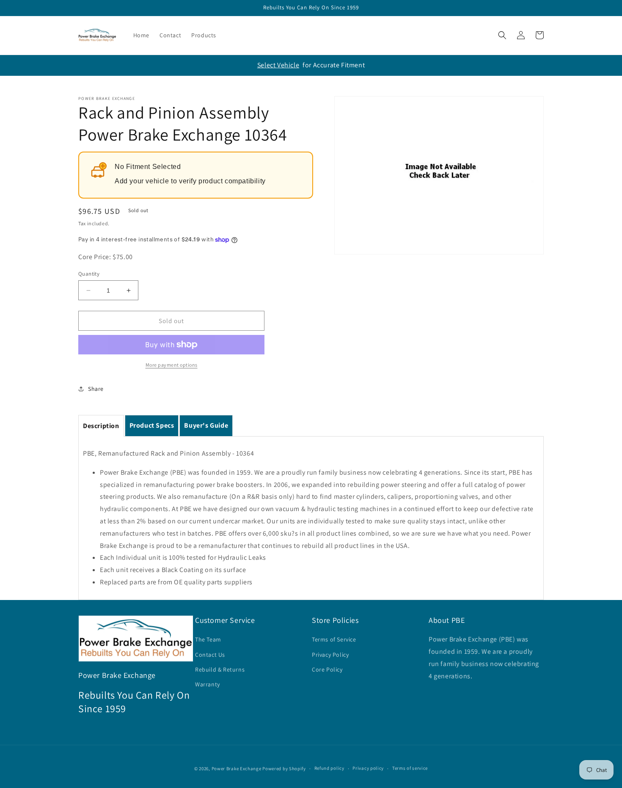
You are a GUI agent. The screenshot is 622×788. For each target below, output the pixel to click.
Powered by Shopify (284, 768)
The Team (208, 639)
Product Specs (151, 425)
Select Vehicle (278, 65)
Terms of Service (334, 639)
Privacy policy (368, 768)
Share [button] (96, 389)
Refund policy (329, 768)
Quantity (88, 273)
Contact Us (210, 654)
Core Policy (327, 669)
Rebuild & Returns (220, 669)
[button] (502, 35)
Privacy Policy (330, 654)
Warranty (207, 684)
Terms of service (410, 768)
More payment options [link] (172, 365)
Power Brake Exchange (236, 768)
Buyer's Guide (206, 425)
